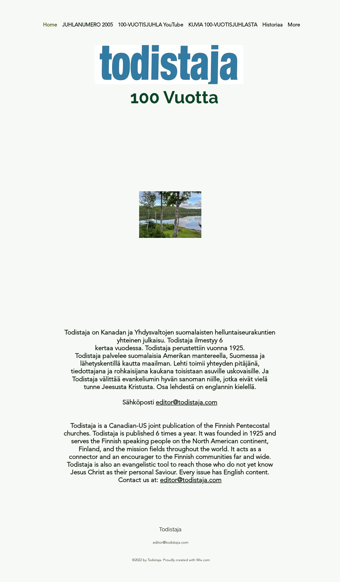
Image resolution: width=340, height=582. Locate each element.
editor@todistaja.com (186, 402)
